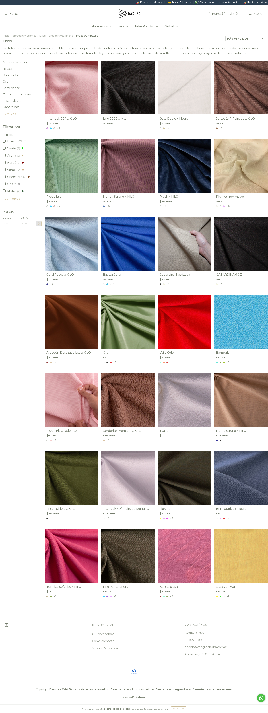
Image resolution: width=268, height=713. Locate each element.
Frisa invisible (12, 100)
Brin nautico (12, 75)
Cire (5, 81)
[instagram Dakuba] (6, 625)
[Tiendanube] (134, 697)
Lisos (121, 26)
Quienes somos (103, 634)
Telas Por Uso (145, 26)
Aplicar (39, 223)
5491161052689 (195, 633)
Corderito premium (17, 94)
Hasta (24, 217)
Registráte (232, 13)
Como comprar (103, 641)
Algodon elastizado (17, 62)
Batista (8, 69)
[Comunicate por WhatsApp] (261, 698)
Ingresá (217, 13)
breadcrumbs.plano (61, 35)
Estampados (99, 26)
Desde (7, 217)
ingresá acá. (182, 689)
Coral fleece (11, 88)
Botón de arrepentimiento (213, 689)
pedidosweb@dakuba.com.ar (206, 647)
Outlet (169, 26)
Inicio (6, 35)
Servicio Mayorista (105, 648)
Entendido (178, 709)
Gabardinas (11, 107)
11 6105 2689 (193, 640)
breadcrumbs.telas (24, 35)
